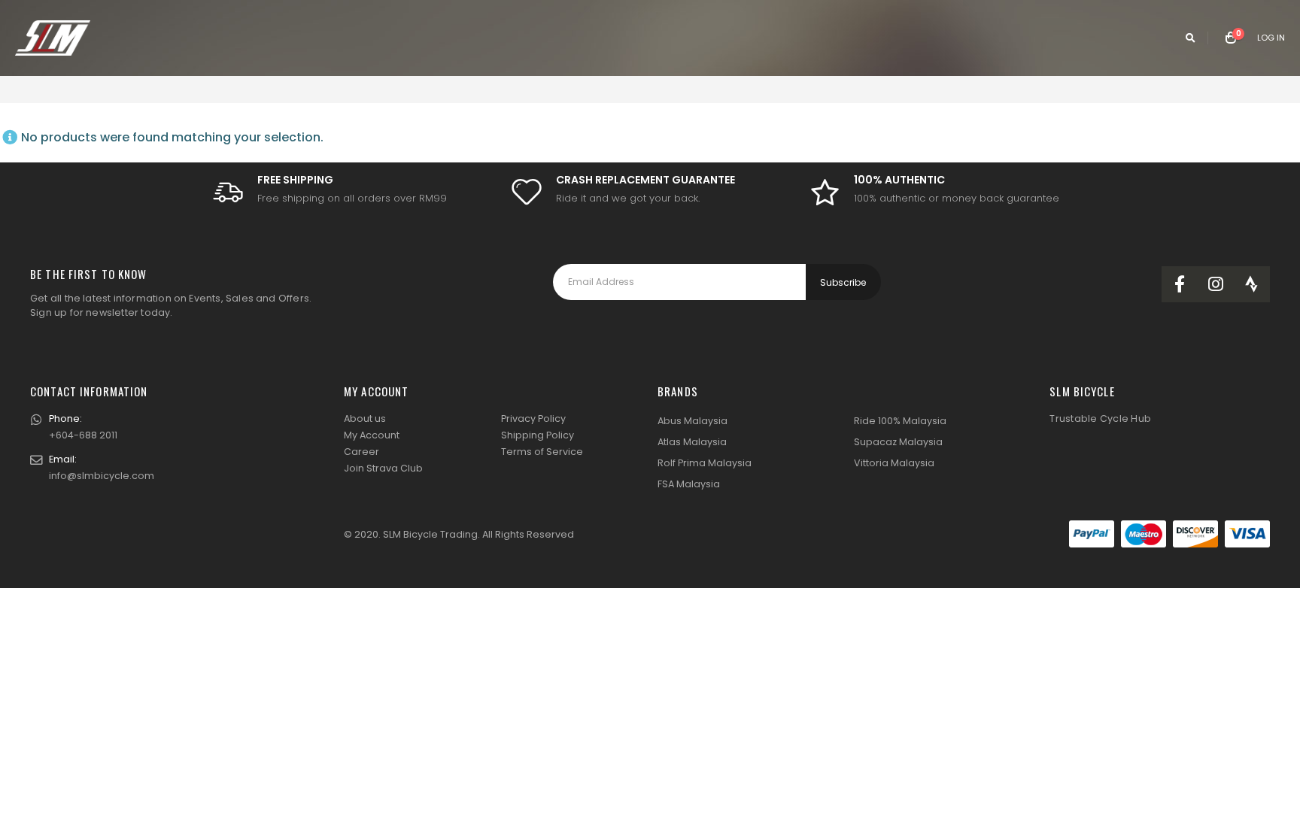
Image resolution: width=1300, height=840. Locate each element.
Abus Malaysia (692, 420)
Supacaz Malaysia (898, 441)
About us (365, 418)
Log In (1271, 38)
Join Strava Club (383, 468)
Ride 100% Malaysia (900, 420)
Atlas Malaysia (692, 441)
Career (361, 451)
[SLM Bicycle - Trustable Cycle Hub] (52, 38)
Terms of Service (542, 451)
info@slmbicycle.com (101, 475)
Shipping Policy (537, 435)
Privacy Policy (533, 418)
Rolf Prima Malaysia (705, 462)
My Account (371, 435)
